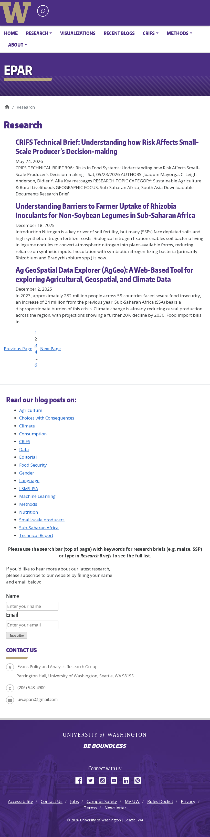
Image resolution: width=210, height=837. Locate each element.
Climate (27, 426)
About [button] (15, 44)
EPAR (7, 105)
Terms (90, 808)
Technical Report (36, 535)
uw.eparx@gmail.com (37, 699)
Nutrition (28, 512)
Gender (26, 473)
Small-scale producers (42, 520)
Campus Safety (102, 801)
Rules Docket (160, 801)
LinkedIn (127, 779)
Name (12, 595)
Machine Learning (37, 496)
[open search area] (43, 11)
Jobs (74, 801)
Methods (28, 504)
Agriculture (30, 410)
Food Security (33, 465)
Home (11, 33)
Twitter (92, 779)
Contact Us (51, 801)
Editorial (28, 457)
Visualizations (78, 33)
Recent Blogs (119, 33)
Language (29, 480)
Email (12, 614)
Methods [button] (177, 33)
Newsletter (115, 808)
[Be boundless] (105, 746)
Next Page (50, 348)
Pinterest (139, 779)
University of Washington (16, 11)
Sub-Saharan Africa (39, 528)
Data (24, 449)
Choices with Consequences (46, 418)
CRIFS (24, 441)
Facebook (80, 779)
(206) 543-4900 (31, 687)
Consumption (33, 434)
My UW (132, 801)
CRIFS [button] (149, 33)
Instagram (104, 779)
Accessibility (20, 801)
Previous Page (18, 348)
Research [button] (37, 33)
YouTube (116, 779)
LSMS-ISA (28, 488)
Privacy (188, 801)
